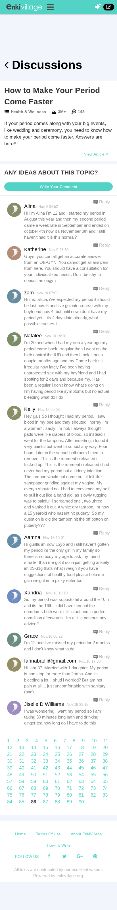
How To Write (59, 845)
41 (33, 768)
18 (81, 747)
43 (57, 768)
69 (45, 788)
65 (105, 781)
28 (93, 754)
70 (57, 788)
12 (9, 747)
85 (21, 802)
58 (21, 781)
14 (33, 747)
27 (81, 754)
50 (33, 774)
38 (105, 761)
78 (45, 795)
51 (45, 774)
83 (105, 795)
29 (105, 754)
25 (57, 754)
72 (81, 788)
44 (69, 768)
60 (45, 781)
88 (57, 802)
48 (9, 774)
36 (81, 761)
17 (69, 747)
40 (21, 768)
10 (94, 740)
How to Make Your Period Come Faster (52, 96)
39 (9, 768)
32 (33, 761)
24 (45, 754)
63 (81, 781)
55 (93, 774)
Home (20, 834)
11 (105, 740)
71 (69, 788)
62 (69, 781)
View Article (95, 154)
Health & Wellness (28, 111)
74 (105, 788)
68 (33, 788)
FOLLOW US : (28, 856)
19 (93, 747)
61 (57, 781)
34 (57, 761)
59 (33, 781)
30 (9, 761)
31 (21, 761)
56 (105, 774)
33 (45, 761)
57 (9, 781)
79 (57, 795)
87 (45, 802)
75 (9, 795)
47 (105, 768)
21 (9, 754)
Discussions (45, 65)
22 (21, 754)
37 (93, 761)
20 (105, 747)
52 (57, 774)
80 (69, 795)
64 (93, 781)
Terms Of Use (48, 834)
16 (57, 747)
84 (9, 802)
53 (69, 774)
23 (33, 754)
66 (9, 788)
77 (33, 795)
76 (21, 795)
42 (45, 768)
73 (93, 788)
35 (69, 761)
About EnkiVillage (86, 834)
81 (81, 795)
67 (21, 788)
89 (69, 802)
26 (69, 754)
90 (81, 802)
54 (81, 774)
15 (45, 747)
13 (21, 747)
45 (81, 768)
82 (93, 795)
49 (21, 774)
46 (93, 768)
